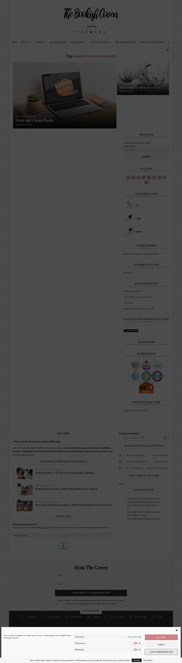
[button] (176, 630)
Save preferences (161, 652)
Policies (17, 659)
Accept (161, 637)
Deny (161, 644)
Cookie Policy (8, 659)
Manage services (169, 659)
